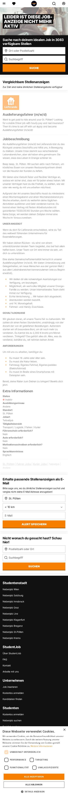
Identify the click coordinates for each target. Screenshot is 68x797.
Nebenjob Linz (10, 613)
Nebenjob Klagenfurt (14, 619)
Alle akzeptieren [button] (34, 776)
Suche (34, 68)
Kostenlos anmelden (13, 693)
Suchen (34, 566)
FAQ (5, 659)
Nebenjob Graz (11, 607)
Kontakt (7, 665)
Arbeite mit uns (11, 671)
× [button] (64, 730)
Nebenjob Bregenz (13, 625)
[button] (34, 791)
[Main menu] (4, 3)
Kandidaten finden (12, 699)
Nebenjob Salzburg (13, 595)
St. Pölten (8, 464)
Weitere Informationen (41, 746)
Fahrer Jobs (24, 464)
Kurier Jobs (40, 464)
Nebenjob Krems (11, 638)
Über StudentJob (12, 653)
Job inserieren (10, 686)
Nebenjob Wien (11, 589)
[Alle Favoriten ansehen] (14, 3)
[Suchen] (55, 3)
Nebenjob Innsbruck (13, 601)
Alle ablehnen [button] (33, 784)
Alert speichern (34, 524)
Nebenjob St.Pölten (13, 631)
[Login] (63, 3)
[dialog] (34, 761)
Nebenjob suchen (12, 720)
